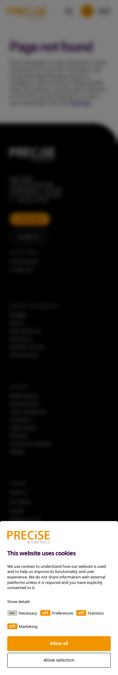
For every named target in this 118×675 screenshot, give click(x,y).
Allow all (59, 643)
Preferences (62, 613)
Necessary (28, 613)
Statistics (96, 613)
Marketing (28, 626)
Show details (18, 601)
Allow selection (59, 660)
